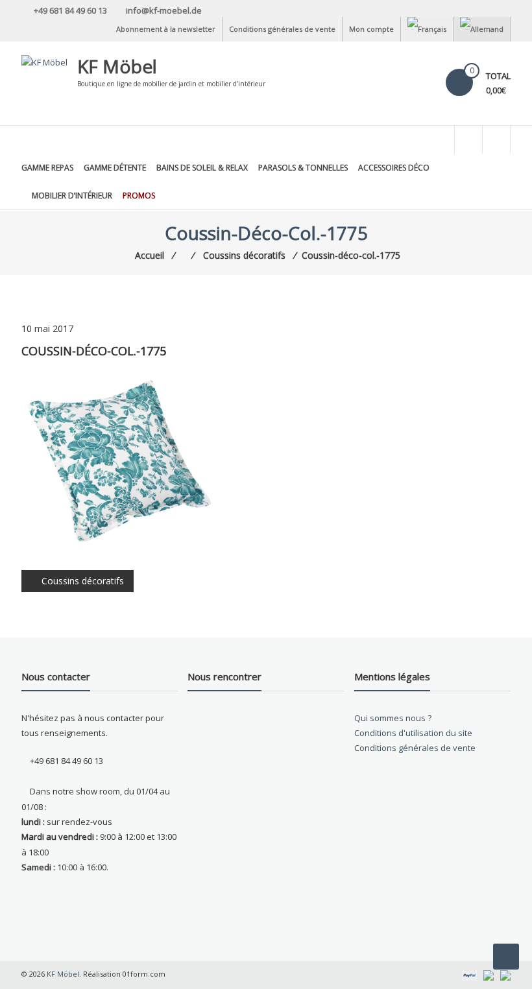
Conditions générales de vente (282, 29)
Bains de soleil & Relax (202, 167)
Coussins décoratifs (83, 581)
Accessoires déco (393, 167)
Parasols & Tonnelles (303, 167)
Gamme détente (115, 167)
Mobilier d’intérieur (72, 195)
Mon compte (371, 29)
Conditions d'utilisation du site (413, 733)
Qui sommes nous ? (392, 718)
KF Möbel (117, 66)
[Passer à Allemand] (481, 29)
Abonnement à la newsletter (165, 29)
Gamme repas (47, 167)
